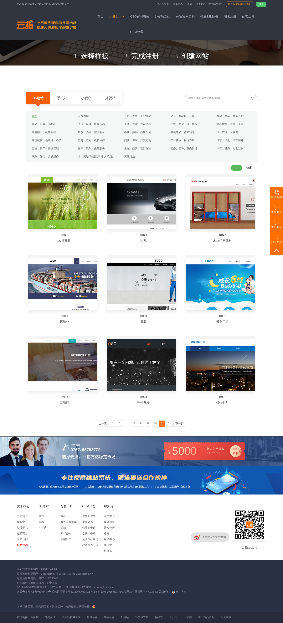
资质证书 (22, 527)
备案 (189, 4)
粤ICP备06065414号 (39, 591)
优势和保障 (89, 516)
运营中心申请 (90, 539)
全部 (34, 116)
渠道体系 (87, 522)
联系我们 (22, 539)
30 (155, 423)
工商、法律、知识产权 (137, 124)
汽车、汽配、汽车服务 (230, 140)
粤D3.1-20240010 (48, 578)
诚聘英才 (22, 533)
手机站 (62, 98)
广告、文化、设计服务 (183, 124)
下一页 (179, 423)
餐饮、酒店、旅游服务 (91, 132)
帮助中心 (178, 4)
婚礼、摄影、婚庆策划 (137, 132)
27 (133, 423)
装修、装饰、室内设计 (183, 148)
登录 (261, 4)
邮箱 (63, 527)
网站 (41, 516)
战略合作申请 (90, 545)
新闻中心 (22, 522)
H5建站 (38, 98)
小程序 (86, 98)
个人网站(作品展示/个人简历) (95, 156)
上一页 (103, 423)
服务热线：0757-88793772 (209, 4)
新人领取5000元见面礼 (240, 4)
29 (148, 423)
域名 (63, 516)
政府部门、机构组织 (44, 132)
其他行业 (129, 156)
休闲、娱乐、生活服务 (91, 148)
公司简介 (22, 516)
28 (141, 423)
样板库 (108, 550)
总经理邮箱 (163, 4)
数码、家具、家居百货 (230, 116)
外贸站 (110, 98)
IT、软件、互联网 (227, 132)
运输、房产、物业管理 (45, 148)
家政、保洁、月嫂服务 (45, 156)
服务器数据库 (68, 522)
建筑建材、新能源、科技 (46, 140)
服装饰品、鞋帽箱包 (182, 132)
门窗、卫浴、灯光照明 (137, 140)
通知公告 (109, 527)
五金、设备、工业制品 (137, 116)
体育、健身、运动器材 (230, 148)
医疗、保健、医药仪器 (91, 124)
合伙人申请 (89, 533)
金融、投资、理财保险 (137, 148)
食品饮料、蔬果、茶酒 (230, 124)
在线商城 (83, 116)
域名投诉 (22, 545)
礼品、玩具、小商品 (44, 124)
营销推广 (65, 539)
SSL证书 (65, 533)
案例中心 (109, 545)
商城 (41, 522)
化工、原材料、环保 (182, 116)
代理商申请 (89, 527)
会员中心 (109, 516)
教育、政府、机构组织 (91, 140)
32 (169, 423)
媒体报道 (109, 522)
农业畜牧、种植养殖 (182, 140)
